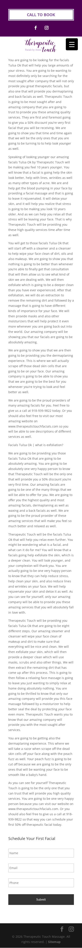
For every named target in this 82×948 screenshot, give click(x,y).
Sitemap (54, 942)
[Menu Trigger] (72, 44)
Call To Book (41, 14)
